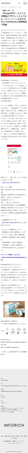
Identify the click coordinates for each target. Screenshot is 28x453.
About (2, 436)
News (18, 436)
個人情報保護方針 (7, 441)
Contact (15, 438)
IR (11, 438)
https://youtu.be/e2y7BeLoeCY (11, 182)
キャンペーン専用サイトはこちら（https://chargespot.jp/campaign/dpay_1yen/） (14, 257)
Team (21, 436)
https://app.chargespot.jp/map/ (11, 222)
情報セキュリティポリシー (19, 441)
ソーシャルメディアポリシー (14, 443)
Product (13, 436)
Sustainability (8, 436)
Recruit (25, 436)
